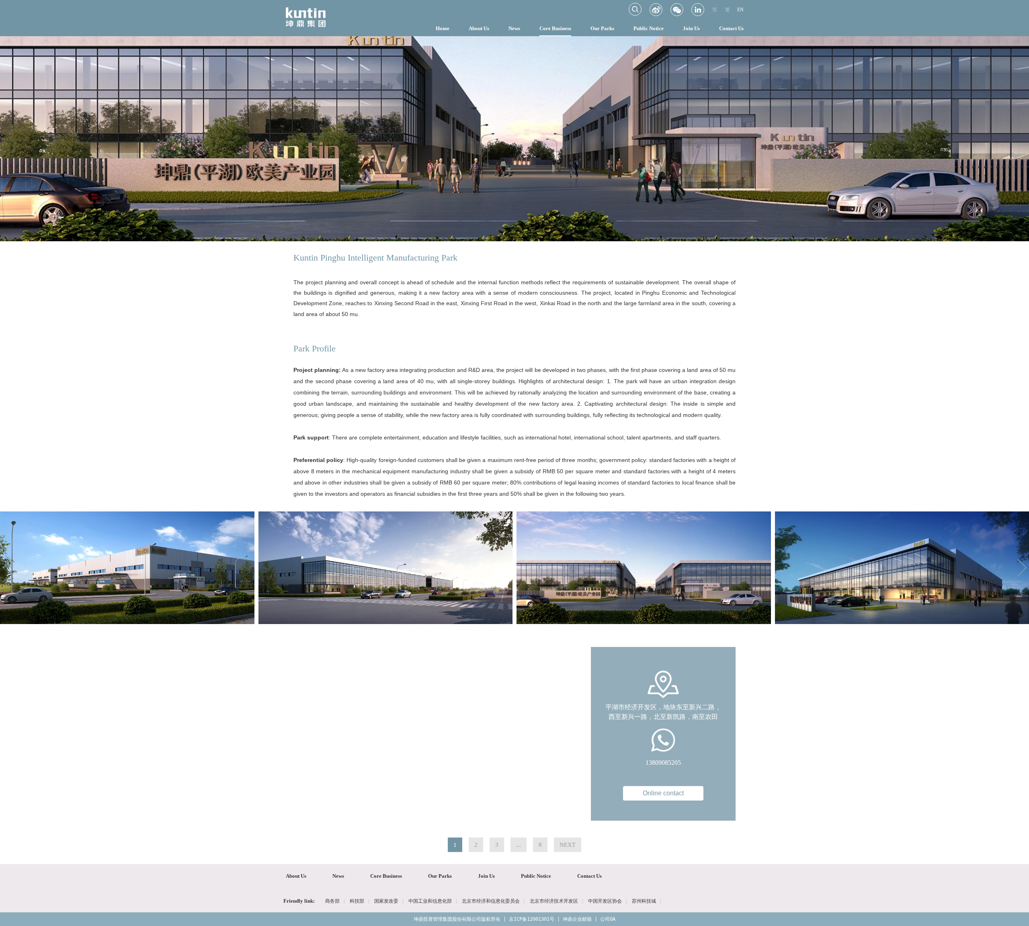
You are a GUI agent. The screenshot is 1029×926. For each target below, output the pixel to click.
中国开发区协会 (605, 901)
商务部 (332, 901)
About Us (479, 28)
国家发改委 (386, 901)
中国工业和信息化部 (430, 901)
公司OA (607, 919)
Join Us (691, 28)
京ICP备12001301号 (531, 919)
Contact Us (731, 28)
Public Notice (648, 28)
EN (740, 9)
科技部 (357, 901)
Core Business (555, 28)
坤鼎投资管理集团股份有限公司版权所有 (457, 919)
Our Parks (602, 28)
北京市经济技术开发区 (554, 901)
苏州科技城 (644, 901)
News (514, 28)
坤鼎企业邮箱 (577, 919)
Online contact (663, 793)
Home (442, 28)
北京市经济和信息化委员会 (491, 901)
